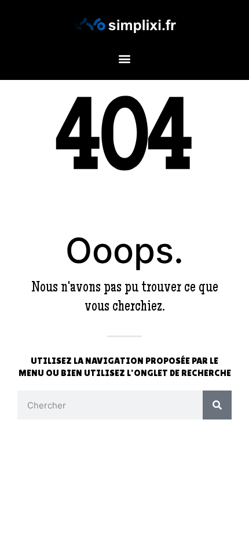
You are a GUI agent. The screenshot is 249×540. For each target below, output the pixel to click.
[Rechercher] (217, 405)
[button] (124, 58)
